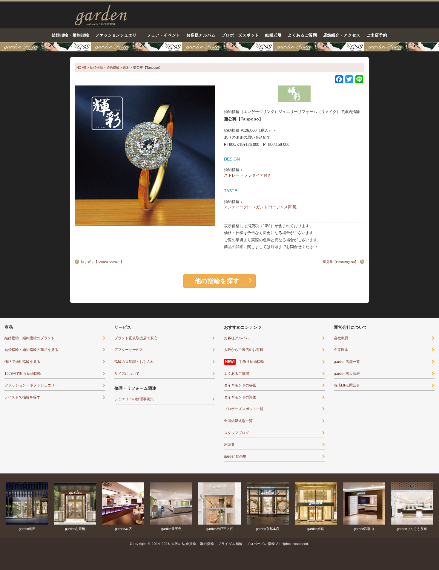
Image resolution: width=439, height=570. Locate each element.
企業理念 (341, 350)
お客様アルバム (201, 35)
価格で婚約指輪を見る (22, 362)
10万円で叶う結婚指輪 (22, 374)
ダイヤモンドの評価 (240, 397)
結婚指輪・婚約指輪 (70, 35)
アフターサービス (128, 350)
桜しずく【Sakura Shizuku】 (102, 262)
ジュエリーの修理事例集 (134, 399)
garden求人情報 (347, 374)
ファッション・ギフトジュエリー (31, 385)
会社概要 (341, 338)
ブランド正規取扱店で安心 (135, 338)
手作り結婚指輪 (251, 362)
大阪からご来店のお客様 (243, 350)
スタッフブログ (236, 433)
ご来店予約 (376, 35)
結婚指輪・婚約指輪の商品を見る (31, 350)
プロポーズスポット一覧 (243, 409)
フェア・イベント (163, 35)
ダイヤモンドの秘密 (240, 385)
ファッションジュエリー (118, 35)
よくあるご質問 (302, 35)
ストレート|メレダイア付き (247, 175)
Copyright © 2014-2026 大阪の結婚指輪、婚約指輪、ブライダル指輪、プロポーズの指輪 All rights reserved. (219, 543)
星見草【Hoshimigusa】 (340, 262)
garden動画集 (235, 456)
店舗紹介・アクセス (342, 35)
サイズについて (126, 374)
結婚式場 (273, 35)
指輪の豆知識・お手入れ (134, 362)
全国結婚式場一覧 (238, 421)
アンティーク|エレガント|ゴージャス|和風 (260, 207)
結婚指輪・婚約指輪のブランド (29, 338)
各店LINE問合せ (347, 385)
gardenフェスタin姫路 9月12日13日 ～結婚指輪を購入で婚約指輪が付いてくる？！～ (219, 46)
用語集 (229, 444)
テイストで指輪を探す (22, 397)
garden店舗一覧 (347, 362)
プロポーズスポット (240, 35)
